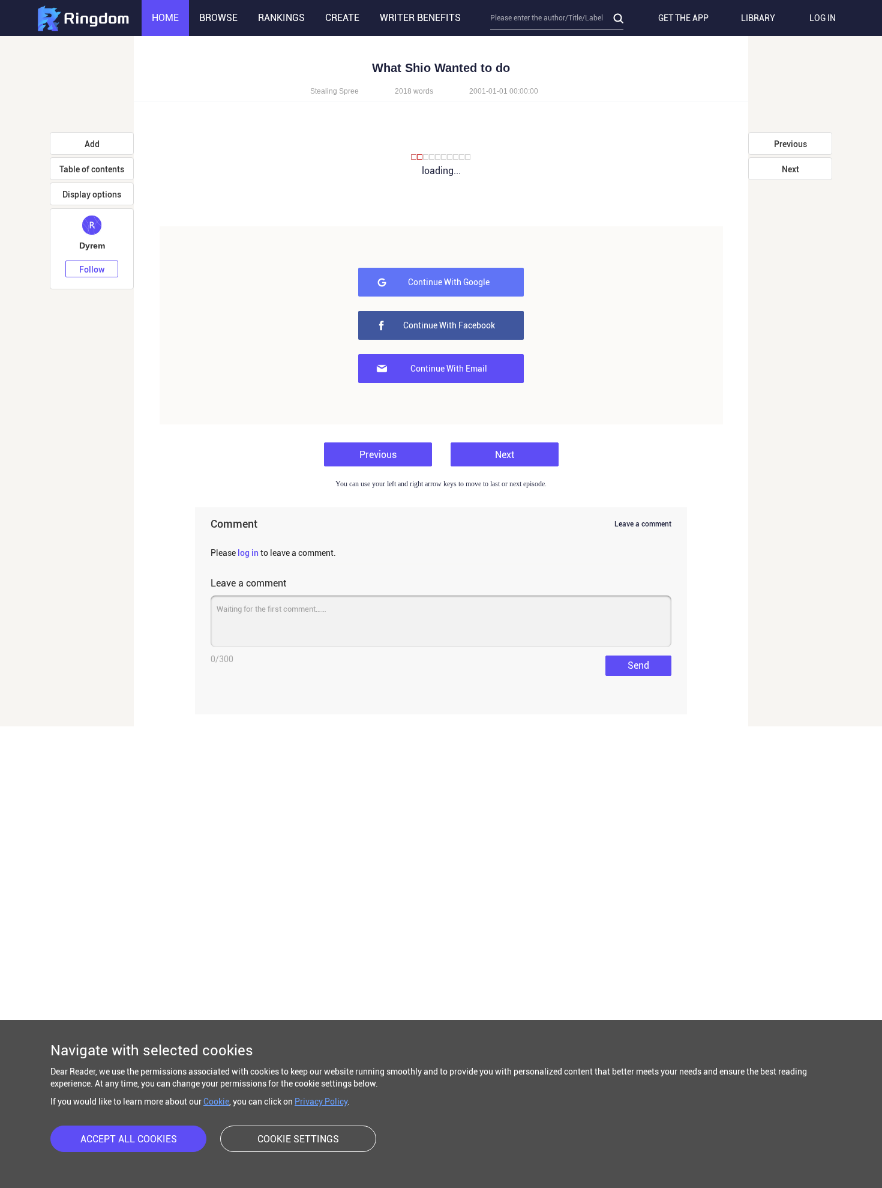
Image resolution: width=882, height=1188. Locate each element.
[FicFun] (83, 18)
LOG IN (822, 18)
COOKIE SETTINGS (298, 1139)
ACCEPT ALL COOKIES (128, 1139)
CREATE (342, 17)
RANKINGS (281, 17)
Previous (378, 454)
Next (504, 454)
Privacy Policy (321, 1101)
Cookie (216, 1101)
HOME (165, 17)
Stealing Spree (334, 91)
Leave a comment (642, 524)
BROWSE (218, 17)
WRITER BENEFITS (420, 17)
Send (638, 665)
